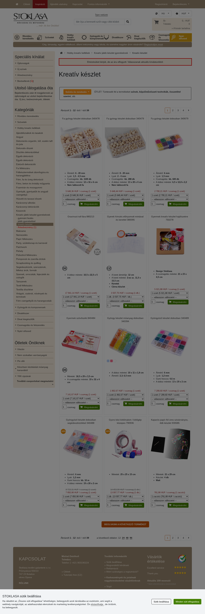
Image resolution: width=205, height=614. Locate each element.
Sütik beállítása (161, 601)
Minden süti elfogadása (187, 601)
